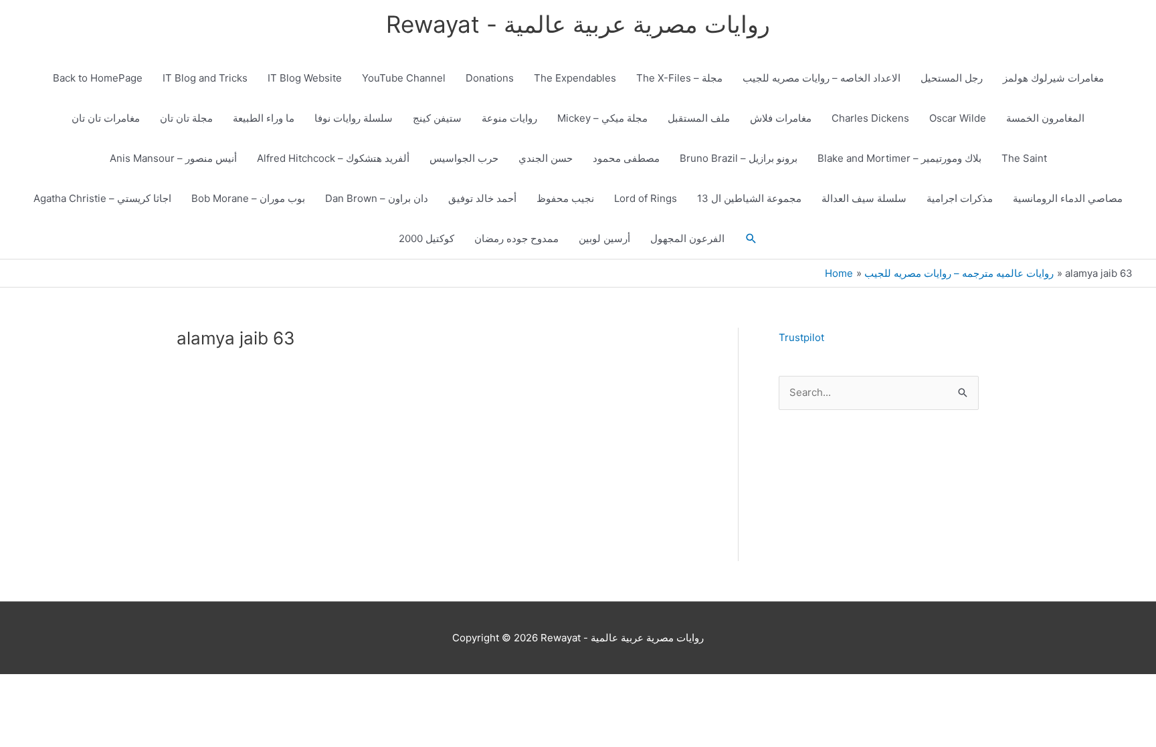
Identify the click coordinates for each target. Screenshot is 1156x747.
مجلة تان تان (186, 118)
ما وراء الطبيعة (263, 118)
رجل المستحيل (952, 78)
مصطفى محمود (626, 158)
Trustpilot (801, 337)
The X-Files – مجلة (679, 78)
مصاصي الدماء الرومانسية (1068, 198)
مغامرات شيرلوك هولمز (1053, 78)
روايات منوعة (509, 118)
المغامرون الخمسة (1045, 118)
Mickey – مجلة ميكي (602, 118)
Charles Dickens (870, 118)
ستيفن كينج (437, 118)
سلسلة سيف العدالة (864, 198)
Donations (490, 78)
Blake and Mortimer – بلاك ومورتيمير (899, 158)
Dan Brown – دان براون (376, 198)
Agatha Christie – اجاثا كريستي (102, 198)
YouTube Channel (404, 78)
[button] (751, 238)
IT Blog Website (305, 78)
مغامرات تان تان (106, 118)
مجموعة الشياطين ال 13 (749, 198)
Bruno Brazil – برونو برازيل (738, 158)
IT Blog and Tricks (205, 78)
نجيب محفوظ (565, 198)
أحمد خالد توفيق (482, 198)
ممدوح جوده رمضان (516, 238)
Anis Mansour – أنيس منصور (173, 158)
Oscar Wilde (957, 118)
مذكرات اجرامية (960, 198)
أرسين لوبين (604, 238)
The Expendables (575, 78)
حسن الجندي (545, 158)
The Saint (1024, 158)
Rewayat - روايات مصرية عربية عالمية (578, 24)
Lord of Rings (645, 198)
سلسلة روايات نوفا (353, 118)
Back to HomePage (97, 78)
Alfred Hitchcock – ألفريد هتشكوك (333, 158)
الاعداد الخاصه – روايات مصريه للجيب (821, 78)
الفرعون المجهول (687, 238)
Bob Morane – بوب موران (248, 198)
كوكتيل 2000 (426, 238)
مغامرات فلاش (780, 118)
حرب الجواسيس (463, 158)
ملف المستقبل (699, 118)
